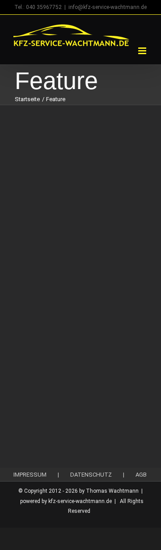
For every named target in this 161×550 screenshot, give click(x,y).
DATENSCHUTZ (91, 474)
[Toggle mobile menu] (143, 50)
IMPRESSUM (30, 474)
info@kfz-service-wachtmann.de (107, 7)
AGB (141, 474)
